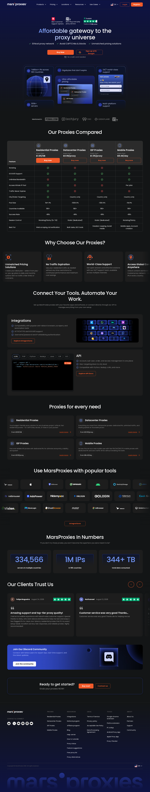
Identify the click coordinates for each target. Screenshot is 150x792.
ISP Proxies (51, 726)
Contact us (103, 686)
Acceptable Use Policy (95, 726)
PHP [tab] (23, 356)
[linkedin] (27, 723)
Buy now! (86, 686)
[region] (75, 618)
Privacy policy (92, 721)
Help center (71, 735)
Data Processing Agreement (93, 731)
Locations (65, 4)
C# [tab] (59, 356)
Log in (125, 4)
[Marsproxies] (17, 4)
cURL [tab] (16, 356)
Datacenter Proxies (54, 721)
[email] (9, 723)
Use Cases (94, 4)
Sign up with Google (91, 52)
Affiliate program (73, 726)
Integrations (75, 523)
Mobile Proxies (52, 730)
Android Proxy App (113, 732)
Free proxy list (72, 753)
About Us (130, 717)
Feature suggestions (74, 748)
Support (130, 726)
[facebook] (22, 723)
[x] (14, 723)
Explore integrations (23, 341)
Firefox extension (113, 723)
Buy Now (60, 52)
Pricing (52, 4)
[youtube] (31, 723)
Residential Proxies (54, 717)
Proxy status (71, 744)
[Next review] (140, 584)
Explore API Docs (86, 373)
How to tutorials (73, 739)
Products (40, 4)
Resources (79, 4)
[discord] (18, 723)
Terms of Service (93, 717)
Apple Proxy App (113, 737)
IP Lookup (110, 728)
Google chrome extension (113, 718)
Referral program (73, 721)
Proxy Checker (112, 741)
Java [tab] (52, 356)
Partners (130, 721)
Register (136, 4)
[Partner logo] (51, 119)
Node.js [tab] (43, 356)
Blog (68, 730)
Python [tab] (33, 356)
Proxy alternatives (73, 757)
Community (131, 730)
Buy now (48, 160)
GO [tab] (66, 356)
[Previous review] (131, 584)
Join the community (24, 664)
